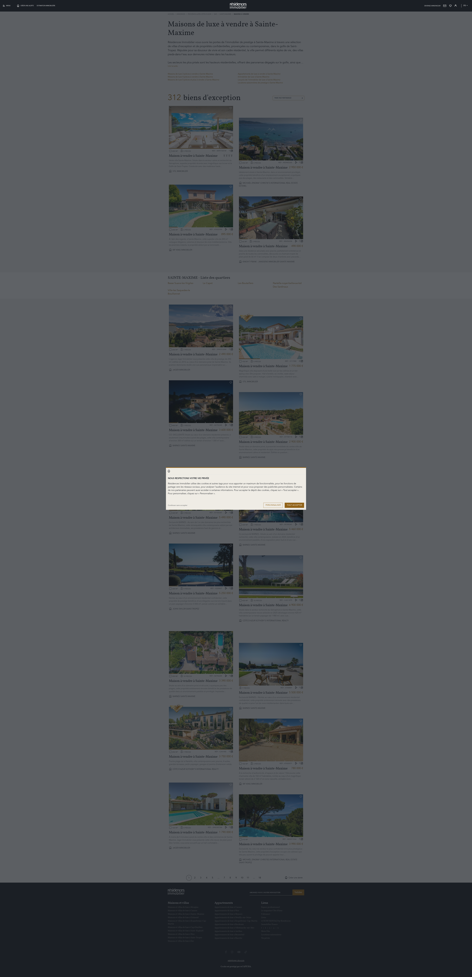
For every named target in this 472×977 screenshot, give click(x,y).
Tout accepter (294, 505)
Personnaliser (273, 505)
